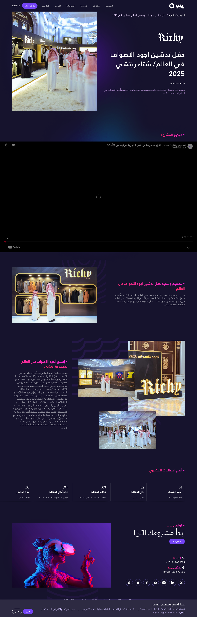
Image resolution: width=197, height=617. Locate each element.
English (16, 5)
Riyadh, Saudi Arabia (174, 571)
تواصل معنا (30, 5)
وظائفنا (45, 5)
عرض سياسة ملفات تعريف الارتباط (169, 612)
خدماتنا (83, 5)
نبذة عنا (96, 5)
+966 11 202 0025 (175, 562)
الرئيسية (109, 5)
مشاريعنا (70, 5)
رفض (17, 611)
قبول (28, 611)
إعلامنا (58, 5)
